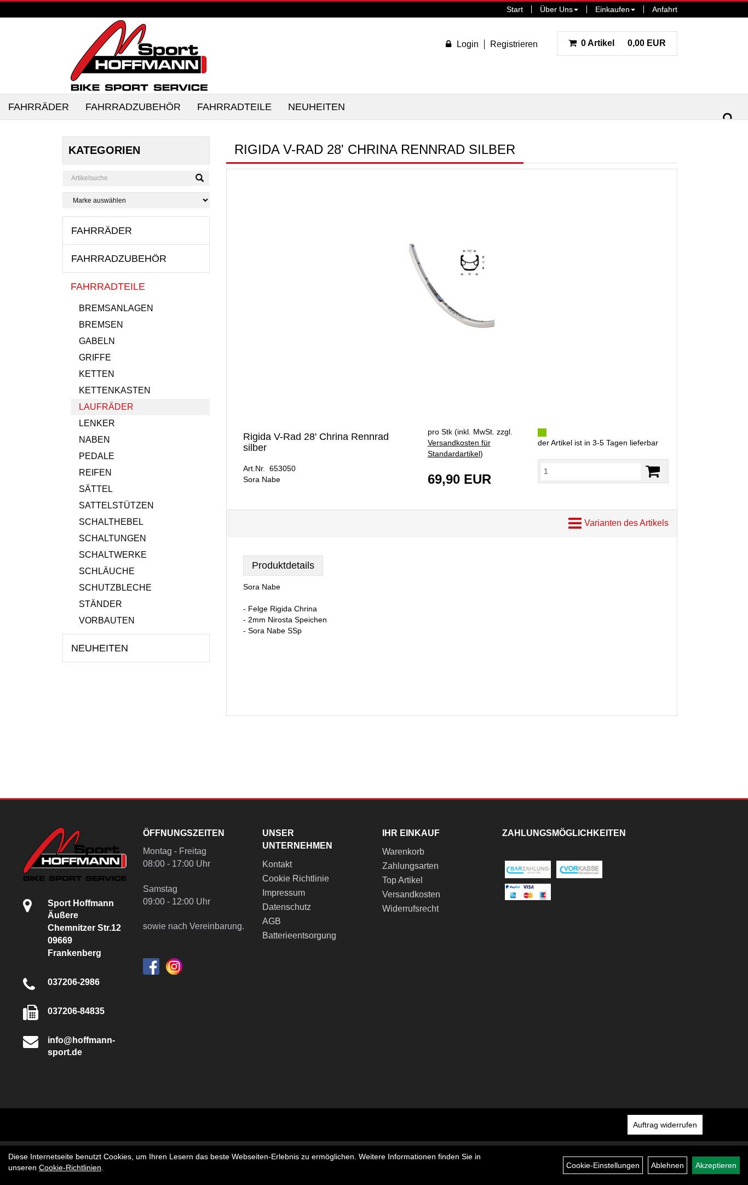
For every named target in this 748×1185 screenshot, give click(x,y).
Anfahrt (664, 9)
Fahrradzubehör (133, 106)
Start (515, 9)
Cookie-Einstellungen (603, 1165)
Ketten (96, 374)
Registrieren (514, 44)
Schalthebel (111, 521)
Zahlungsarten (410, 866)
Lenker (97, 423)
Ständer (100, 604)
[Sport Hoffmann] (139, 55)
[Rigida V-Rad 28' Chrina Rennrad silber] (452, 286)
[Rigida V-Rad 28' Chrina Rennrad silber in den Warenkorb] (652, 471)
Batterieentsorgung (299, 935)
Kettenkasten (115, 390)
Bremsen (101, 324)
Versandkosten (411, 894)
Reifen (95, 472)
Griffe (95, 357)
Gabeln (97, 341)
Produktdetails (283, 565)
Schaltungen (112, 538)
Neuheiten (316, 106)
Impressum (283, 892)
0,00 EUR (623, 43)
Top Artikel (402, 880)
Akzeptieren (716, 1165)
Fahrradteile (234, 106)
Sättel (96, 489)
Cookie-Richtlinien (70, 1167)
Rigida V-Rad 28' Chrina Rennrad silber (316, 442)
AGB (271, 921)
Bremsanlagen (116, 308)
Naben (94, 439)
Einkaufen (612, 9)
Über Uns (556, 9)
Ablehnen (667, 1165)
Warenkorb (403, 851)
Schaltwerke (113, 554)
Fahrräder (38, 106)
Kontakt (277, 864)
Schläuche (107, 571)
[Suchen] (728, 118)
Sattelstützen (116, 505)
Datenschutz (286, 907)
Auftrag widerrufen (665, 1124)
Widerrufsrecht (410, 908)
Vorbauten (107, 620)
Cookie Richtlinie (295, 878)
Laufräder (106, 406)
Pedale (96, 456)
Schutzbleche (115, 587)
